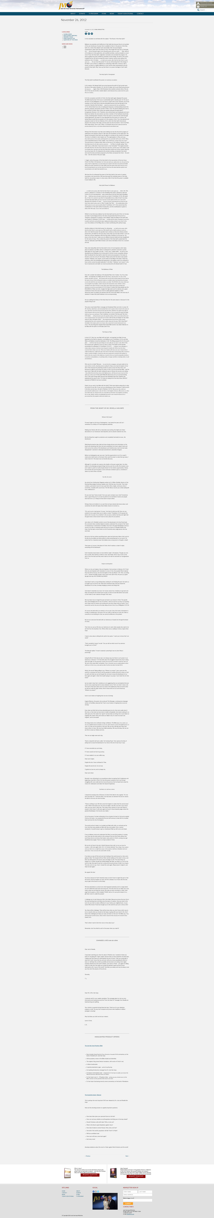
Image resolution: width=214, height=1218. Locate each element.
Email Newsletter (99, 29)
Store (104, 13)
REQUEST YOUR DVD (90, 1175)
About (72, 13)
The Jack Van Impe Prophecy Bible (93, 1045)
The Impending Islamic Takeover (93, 1095)
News (112, 13)
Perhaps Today (68, 37)
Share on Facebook (86, 34)
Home (63, 1191)
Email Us (203, 6)
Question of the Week (71, 40)
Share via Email (89, 34)
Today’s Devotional (125, 13)
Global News (68, 34)
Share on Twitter (92, 34)
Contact (140, 13)
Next (127, 1156)
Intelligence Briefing (70, 35)
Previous (88, 1156)
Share (86, 31)
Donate (82, 13)
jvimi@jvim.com (130, 1214)
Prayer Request (206, 3)
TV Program (93, 13)
